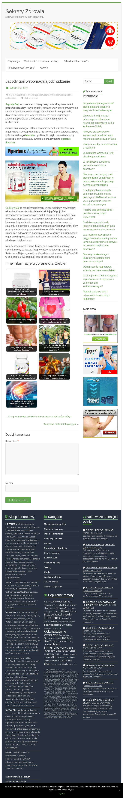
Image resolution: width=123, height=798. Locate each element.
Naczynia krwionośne (67, 622)
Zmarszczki (71, 664)
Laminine (53, 617)
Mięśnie (48, 621)
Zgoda (61, 793)
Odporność (64, 635)
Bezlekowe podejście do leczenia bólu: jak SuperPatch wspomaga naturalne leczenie (99, 226)
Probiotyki (66, 638)
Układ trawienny (62, 654)
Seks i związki (50, 558)
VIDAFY (9, 582)
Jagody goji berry (23, 95)
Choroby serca (50, 608)
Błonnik (54, 605)
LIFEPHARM (11, 524)
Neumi (8, 658)
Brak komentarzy (31, 98)
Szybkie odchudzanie (58, 95)
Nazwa (9, 483)
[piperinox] (42, 148)
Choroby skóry (61, 608)
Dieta (47, 614)
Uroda (47, 572)
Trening (47, 567)
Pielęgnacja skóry (52, 638)
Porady (47, 543)
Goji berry (12, 95)
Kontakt (44, 67)
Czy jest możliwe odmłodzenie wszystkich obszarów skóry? (38, 416)
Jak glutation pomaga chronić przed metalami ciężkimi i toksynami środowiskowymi (98, 107)
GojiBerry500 (12, 208)
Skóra (47, 641)
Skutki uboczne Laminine (99, 530)
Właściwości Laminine (53, 661)
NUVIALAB (10, 710)
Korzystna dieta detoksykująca (61, 424)
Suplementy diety (18, 87)
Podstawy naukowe (53, 538)
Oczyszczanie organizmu (53, 628)
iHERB (8, 752)
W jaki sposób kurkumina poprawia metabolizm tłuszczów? (96, 165)
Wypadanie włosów (67, 657)
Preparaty (13, 61)
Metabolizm (67, 618)
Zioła (63, 664)
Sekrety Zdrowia (24, 11)
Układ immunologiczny (55, 645)
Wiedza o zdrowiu (52, 577)
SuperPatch (10, 612)
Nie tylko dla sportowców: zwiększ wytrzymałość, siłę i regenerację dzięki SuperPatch (99, 135)
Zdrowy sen (55, 664)
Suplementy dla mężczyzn (17, 777)
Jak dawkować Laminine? (21, 67)
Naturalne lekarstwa (53, 529)
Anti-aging (48, 602)
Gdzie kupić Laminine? (75, 61)
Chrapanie (72, 608)
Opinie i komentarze (53, 534)
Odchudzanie (44, 95)
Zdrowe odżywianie (53, 586)
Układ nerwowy (62, 651)
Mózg (55, 621)
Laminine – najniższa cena (100, 628)
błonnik (29, 135)
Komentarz (11, 441)
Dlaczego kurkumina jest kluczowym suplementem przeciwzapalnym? (96, 258)
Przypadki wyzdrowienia (55, 548)
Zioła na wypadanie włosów (101, 568)
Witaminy (55, 657)
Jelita (54, 614)
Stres (54, 641)
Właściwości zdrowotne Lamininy (41, 61)
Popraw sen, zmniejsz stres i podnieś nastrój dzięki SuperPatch (98, 213)
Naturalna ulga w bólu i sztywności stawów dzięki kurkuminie (96, 295)
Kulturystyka (65, 614)
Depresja (57, 611)
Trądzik (47, 644)
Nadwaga (34, 95)
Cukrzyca (48, 611)
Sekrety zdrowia (51, 553)
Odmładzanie (51, 634)
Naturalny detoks (64, 625)
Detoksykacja (68, 611)
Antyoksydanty (60, 601)
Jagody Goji (12, 104)
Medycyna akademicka (55, 524)
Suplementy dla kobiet (15, 781)
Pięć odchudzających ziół (100, 545)
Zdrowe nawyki (51, 581)
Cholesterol (70, 605)
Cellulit (61, 605)
